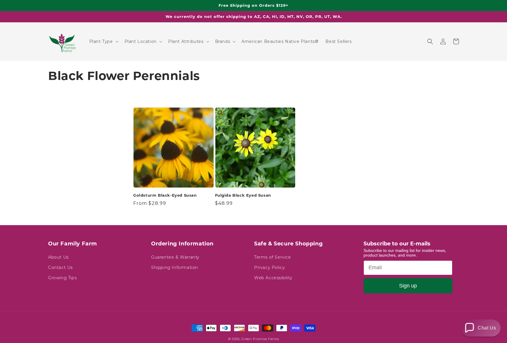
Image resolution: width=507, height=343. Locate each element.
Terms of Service (272, 257)
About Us (58, 257)
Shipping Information (174, 267)
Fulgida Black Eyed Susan (243, 195)
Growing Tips (62, 277)
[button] (103, 41)
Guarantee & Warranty (175, 257)
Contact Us (60, 267)
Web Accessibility (273, 277)
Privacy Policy (269, 267)
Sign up (408, 286)
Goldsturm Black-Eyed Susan (165, 195)
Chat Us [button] (487, 327)
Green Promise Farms (260, 339)
